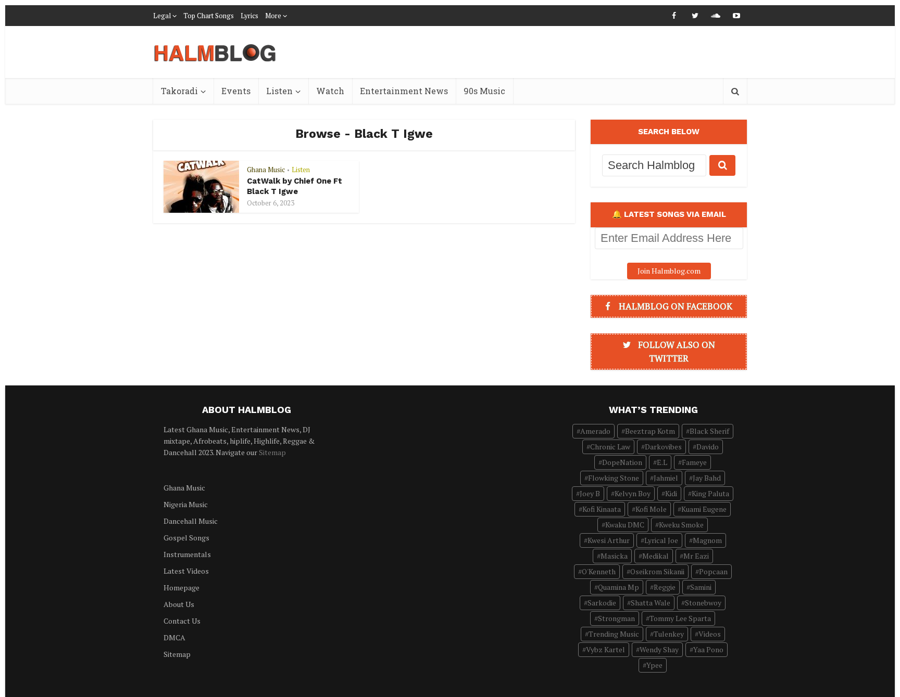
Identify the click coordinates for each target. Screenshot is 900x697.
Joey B (590, 493)
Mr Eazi (696, 556)
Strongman (616, 618)
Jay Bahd (707, 478)
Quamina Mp (618, 587)
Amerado (595, 431)
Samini (700, 587)
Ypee (654, 665)
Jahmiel (666, 478)
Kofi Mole (651, 509)
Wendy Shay (659, 649)
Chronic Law (610, 446)
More (273, 15)
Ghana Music (266, 169)
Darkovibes (663, 446)
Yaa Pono (708, 649)
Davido (707, 446)
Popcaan (713, 571)
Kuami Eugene (704, 509)
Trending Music (614, 634)
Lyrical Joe (661, 540)
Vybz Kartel (605, 649)
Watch (330, 90)
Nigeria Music (186, 504)
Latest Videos (186, 571)
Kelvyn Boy (633, 493)
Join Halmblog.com (669, 271)
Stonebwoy (703, 603)
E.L (662, 462)
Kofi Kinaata (601, 509)
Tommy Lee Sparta (680, 618)
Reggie (665, 587)
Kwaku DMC (624, 525)
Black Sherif (709, 431)
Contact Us (182, 621)
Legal (162, 15)
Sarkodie (602, 603)
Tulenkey (669, 634)
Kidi (671, 493)
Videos (709, 634)
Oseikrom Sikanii (657, 571)
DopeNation (622, 462)
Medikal (655, 556)
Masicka (614, 556)
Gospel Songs (186, 538)
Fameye (694, 462)
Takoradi (179, 90)
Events (236, 90)
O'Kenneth (599, 571)
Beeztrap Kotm (650, 431)
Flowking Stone (613, 478)
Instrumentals (187, 554)
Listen (279, 90)
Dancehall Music (191, 521)
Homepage (181, 587)
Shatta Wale (650, 603)
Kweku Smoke (681, 525)
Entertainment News (404, 90)
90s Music (484, 90)
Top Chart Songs (208, 15)
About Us (179, 604)
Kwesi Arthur (609, 540)
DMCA (174, 637)
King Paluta (710, 493)
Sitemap (272, 452)
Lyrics (249, 15)
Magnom (707, 540)
